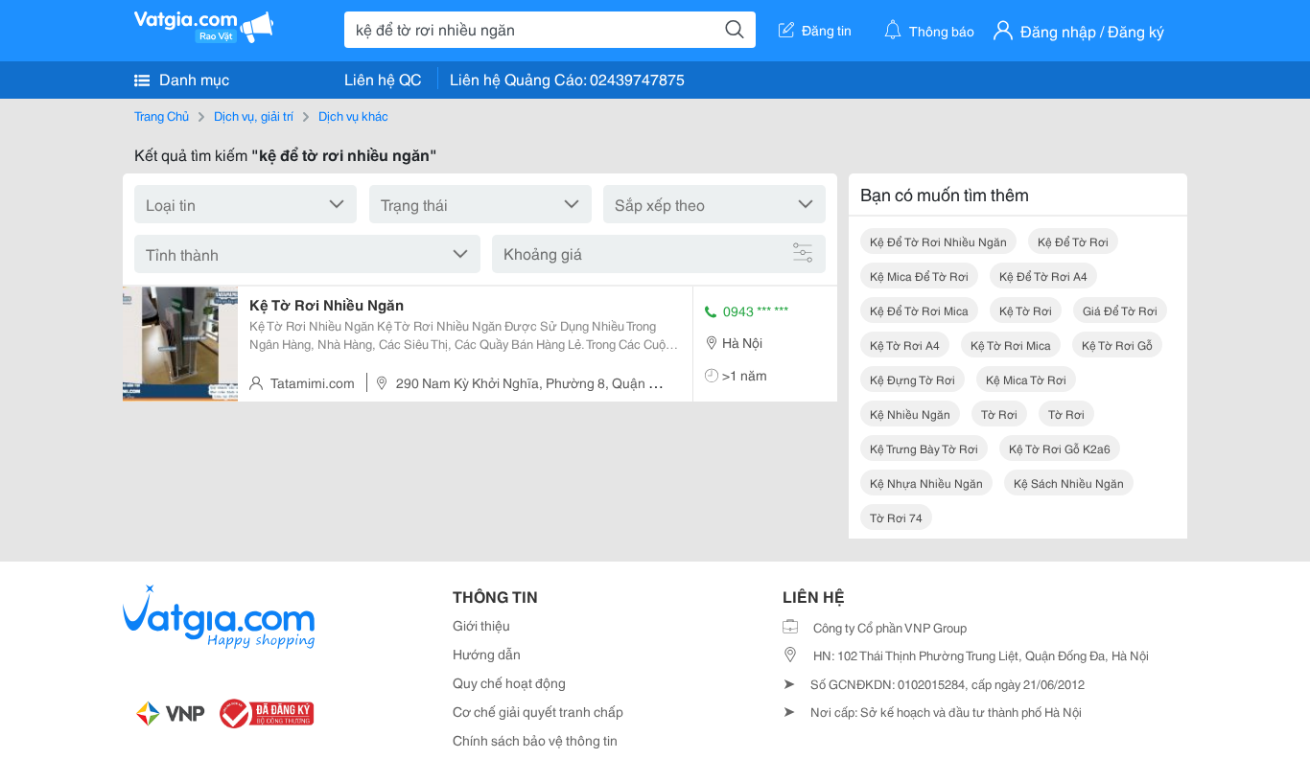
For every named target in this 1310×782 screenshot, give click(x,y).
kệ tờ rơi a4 (905, 344)
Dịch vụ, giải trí (253, 115)
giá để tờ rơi (1120, 310)
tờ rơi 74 (896, 517)
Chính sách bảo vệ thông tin (535, 739)
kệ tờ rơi (1025, 310)
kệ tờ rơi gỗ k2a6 (1060, 448)
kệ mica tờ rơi (1026, 379)
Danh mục (192, 78)
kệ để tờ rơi (1073, 241)
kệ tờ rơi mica (1011, 344)
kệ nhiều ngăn (910, 413)
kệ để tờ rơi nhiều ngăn (938, 241)
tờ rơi (999, 413)
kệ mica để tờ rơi (919, 275)
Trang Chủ (161, 115)
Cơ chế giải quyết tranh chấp (538, 711)
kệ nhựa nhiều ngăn (926, 482)
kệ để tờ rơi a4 (1043, 275)
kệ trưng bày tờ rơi (924, 448)
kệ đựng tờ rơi (912, 379)
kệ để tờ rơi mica (919, 310)
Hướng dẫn (487, 653)
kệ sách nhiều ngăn (1069, 482)
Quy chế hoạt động (509, 682)
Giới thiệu (481, 624)
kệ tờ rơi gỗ (1117, 344)
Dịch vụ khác (353, 115)
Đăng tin (827, 29)
